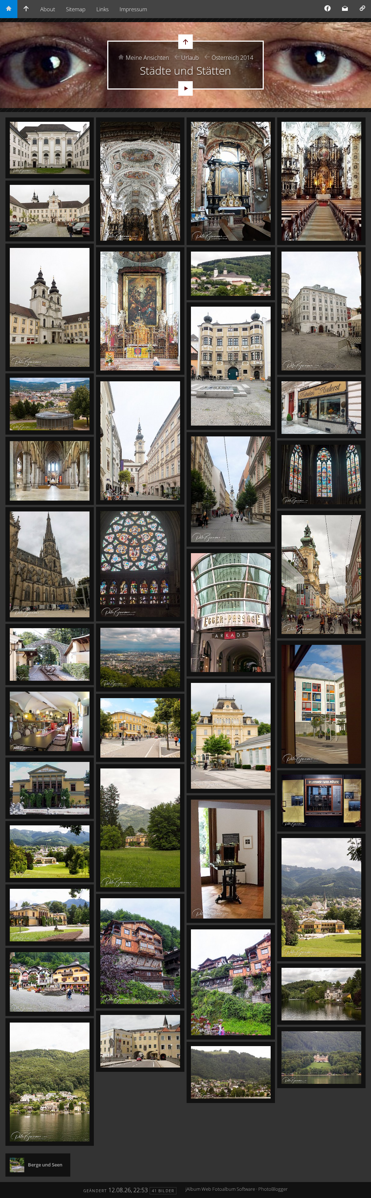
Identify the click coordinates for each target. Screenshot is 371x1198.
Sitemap (76, 9)
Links (102, 9)
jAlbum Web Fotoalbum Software (220, 1189)
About (47, 9)
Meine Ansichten (147, 58)
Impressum (133, 9)
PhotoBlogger (273, 1189)
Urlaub (190, 58)
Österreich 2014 (232, 58)
